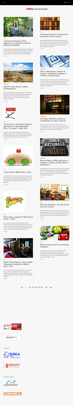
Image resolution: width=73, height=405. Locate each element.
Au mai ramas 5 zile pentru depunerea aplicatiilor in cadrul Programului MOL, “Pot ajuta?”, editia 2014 (18, 126)
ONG (4, 214)
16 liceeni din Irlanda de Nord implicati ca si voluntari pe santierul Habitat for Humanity (17, 43)
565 (39, 287)
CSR (4, 38)
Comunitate (42, 69)
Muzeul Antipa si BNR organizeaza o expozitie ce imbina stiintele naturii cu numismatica (54, 162)
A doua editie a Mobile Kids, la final (17, 172)
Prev (22, 287)
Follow (65, 2)
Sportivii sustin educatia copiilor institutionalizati (16, 88)
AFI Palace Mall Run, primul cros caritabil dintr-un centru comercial (53, 120)
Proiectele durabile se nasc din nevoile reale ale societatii (54, 206)
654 (46, 287)
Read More (6, 56)
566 (42, 287)
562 (30, 287)
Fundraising (42, 116)
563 (33, 287)
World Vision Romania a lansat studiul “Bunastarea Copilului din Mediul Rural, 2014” (18, 264)
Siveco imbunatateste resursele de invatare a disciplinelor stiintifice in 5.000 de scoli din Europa (53, 73)
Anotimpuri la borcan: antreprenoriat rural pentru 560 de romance (54, 35)
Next (51, 287)
